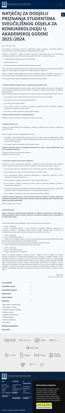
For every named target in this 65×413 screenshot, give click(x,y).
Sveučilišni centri (8, 286)
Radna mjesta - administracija (11, 304)
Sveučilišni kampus (9, 290)
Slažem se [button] (40, 404)
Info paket (6, 330)
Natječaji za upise (8, 312)
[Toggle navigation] (61, 4)
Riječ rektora (27, 387)
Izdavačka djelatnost (10, 326)
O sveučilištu (7, 283)
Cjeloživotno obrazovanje (10, 315)
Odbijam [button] (48, 404)
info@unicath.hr (17, 389)
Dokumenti (6, 294)
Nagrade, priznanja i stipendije (12, 310)
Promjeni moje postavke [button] (44, 407)
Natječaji (5, 301)
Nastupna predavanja (9, 320)
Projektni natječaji (8, 317)
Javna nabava (7, 297)
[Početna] (16, 4)
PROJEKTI (26, 398)
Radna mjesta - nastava (9, 307)
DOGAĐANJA (16, 398)
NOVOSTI (5, 396)
